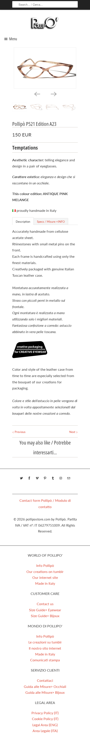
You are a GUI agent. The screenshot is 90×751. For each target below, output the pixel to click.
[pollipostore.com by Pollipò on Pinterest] (45, 478)
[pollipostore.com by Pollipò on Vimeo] (37, 478)
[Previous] (37, 94)
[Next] (53, 94)
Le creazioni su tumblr (45, 642)
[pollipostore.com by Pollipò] (45, 22)
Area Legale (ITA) (45, 731)
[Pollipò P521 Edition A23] (45, 68)
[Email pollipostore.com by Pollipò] (68, 478)
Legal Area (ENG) (45, 725)
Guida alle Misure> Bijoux (45, 692)
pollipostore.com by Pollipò (46, 519)
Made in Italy (45, 583)
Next (72, 432)
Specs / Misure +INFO (51, 221)
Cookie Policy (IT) (45, 719)
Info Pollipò (45, 565)
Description (23, 221)
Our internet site (45, 577)
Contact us (45, 604)
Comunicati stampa (45, 660)
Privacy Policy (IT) (45, 713)
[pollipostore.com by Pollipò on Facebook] (29, 478)
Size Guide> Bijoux (45, 616)
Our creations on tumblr (45, 571)
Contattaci (45, 680)
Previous (20, 432)
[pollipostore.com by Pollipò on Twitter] (21, 478)
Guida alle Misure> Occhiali (45, 686)
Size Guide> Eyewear (45, 610)
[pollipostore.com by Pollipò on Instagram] (61, 478)
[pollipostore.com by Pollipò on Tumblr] (53, 478)
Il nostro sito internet (45, 648)
